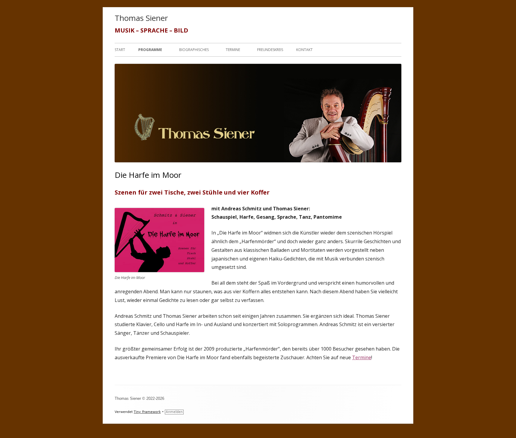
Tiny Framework (147, 412)
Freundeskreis (270, 49)
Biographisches (194, 49)
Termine (233, 49)
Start (120, 49)
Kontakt (304, 49)
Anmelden (174, 412)
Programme (150, 49)
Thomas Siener (141, 18)
